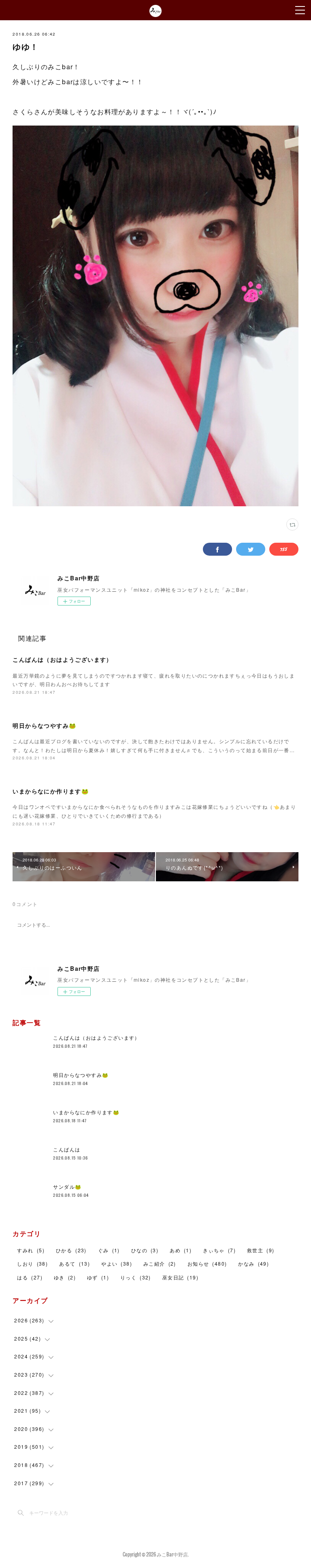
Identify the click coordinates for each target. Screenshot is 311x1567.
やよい (116, 1263)
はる (29, 1277)
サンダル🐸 (67, 1186)
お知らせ (207, 1263)
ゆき (65, 1277)
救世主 (260, 1250)
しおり (32, 1263)
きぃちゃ (219, 1250)
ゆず (98, 1277)
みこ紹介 (159, 1263)
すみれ (30, 1250)
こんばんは (66, 1149)
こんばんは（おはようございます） (62, 659)
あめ (181, 1250)
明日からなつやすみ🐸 (44, 725)
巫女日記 (180, 1277)
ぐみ (109, 1250)
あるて (74, 1263)
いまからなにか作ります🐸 (51, 791)
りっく (135, 1277)
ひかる (71, 1250)
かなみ (253, 1263)
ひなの (144, 1250)
